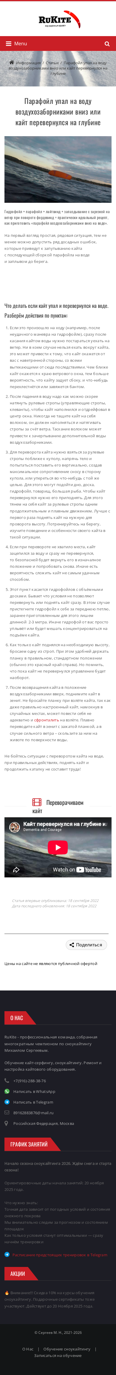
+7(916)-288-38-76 (29, 1080)
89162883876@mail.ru (33, 1112)
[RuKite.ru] (58, 19)
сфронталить (46, 720)
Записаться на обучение (58, 1355)
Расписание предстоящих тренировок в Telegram (58, 1254)
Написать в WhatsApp (32, 1091)
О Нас (28, 1349)
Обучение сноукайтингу (66, 1349)
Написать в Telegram (31, 1102)
